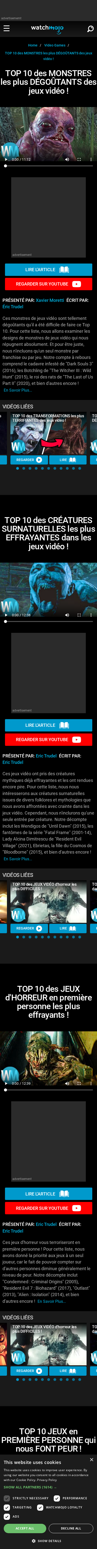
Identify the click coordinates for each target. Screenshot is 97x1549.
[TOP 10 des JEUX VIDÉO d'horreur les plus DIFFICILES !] (48, 901)
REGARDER (25, 460)
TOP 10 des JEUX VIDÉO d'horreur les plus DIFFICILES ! (44, 886)
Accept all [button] (25, 1528)
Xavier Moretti (50, 300)
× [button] (91, 1460)
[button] (17, 468)
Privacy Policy (47, 1480)
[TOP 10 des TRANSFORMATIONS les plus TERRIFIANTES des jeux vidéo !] (48, 433)
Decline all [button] (71, 1528)
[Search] (90, 28)
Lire (63, 460)
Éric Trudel (12, 306)
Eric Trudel (46, 755)
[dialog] (48, 1502)
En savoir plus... (18, 390)
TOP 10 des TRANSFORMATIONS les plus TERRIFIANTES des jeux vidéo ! (48, 418)
